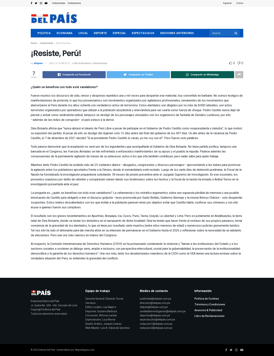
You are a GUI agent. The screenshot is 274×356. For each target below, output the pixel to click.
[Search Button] (236, 33)
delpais (38, 63)
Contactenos (74, 3)
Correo (239, 3)
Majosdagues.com (85, 350)
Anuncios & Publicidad (208, 310)
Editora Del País (47, 350)
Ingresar (227, 3)
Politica (44, 33)
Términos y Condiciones (209, 304)
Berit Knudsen (63, 43)
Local (83, 33)
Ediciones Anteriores (177, 33)
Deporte (100, 33)
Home (34, 43)
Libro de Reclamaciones (209, 316)
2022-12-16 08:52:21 (59, 63)
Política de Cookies (206, 299)
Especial (119, 33)
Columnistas (58, 3)
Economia (65, 33)
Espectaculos (143, 33)
